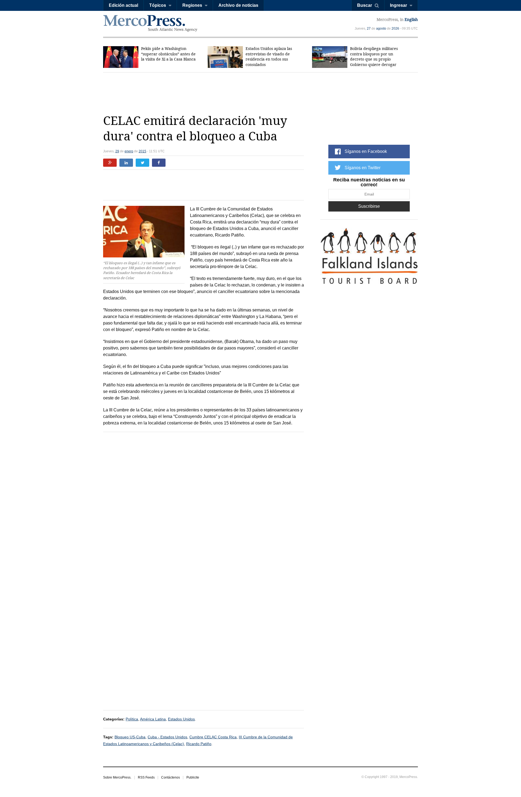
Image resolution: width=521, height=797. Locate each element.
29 (117, 151)
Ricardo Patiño (198, 744)
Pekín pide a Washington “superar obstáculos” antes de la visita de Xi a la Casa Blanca (168, 54)
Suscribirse (369, 206)
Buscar (364, 5)
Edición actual (123, 5)
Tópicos (157, 5)
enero (129, 151)
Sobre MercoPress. (117, 777)
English (411, 19)
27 (369, 28)
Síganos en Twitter (362, 167)
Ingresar (398, 5)
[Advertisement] (260, 93)
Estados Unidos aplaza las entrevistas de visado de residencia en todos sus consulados (269, 56)
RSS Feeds (146, 777)
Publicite (192, 777)
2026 (395, 28)
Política (132, 719)
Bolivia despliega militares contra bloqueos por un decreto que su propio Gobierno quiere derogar (374, 56)
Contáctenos (170, 777)
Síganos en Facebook (366, 151)
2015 (142, 151)
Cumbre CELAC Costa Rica (213, 737)
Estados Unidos (181, 719)
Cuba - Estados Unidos (167, 737)
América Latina (153, 719)
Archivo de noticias (238, 5)
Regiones (192, 5)
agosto (381, 28)
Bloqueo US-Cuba (130, 737)
